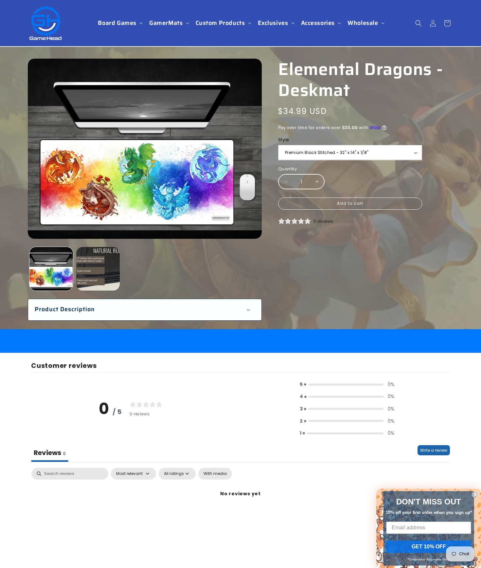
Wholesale (362, 23)
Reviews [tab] (50, 452)
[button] (119, 23)
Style (283, 140)
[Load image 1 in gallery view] (51, 269)
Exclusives (273, 23)
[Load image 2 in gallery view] (98, 269)
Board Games (117, 23)
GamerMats (166, 23)
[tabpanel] (240, 516)
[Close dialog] (475, 494)
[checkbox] (215, 474)
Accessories (318, 23)
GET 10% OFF (429, 546)
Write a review (433, 450)
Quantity (287, 168)
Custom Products (220, 23)
